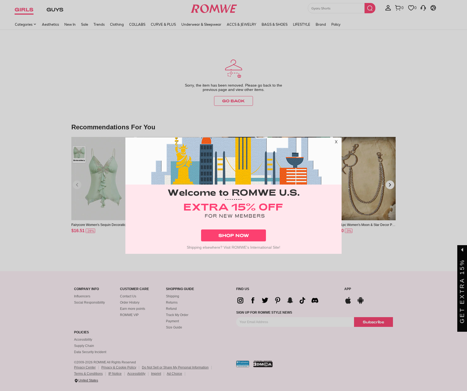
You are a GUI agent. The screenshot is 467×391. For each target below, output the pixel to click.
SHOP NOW (233, 235)
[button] (336, 143)
